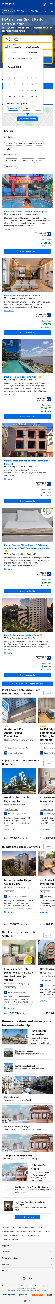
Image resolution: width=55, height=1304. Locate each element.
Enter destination (15, 38)
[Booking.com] (8, 4)
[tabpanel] (23, 84)
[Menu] (51, 4)
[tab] (14, 52)
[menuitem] (8, 11)
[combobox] (27, 40)
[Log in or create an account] (44, 4)
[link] (8, 143)
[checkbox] (36, 72)
